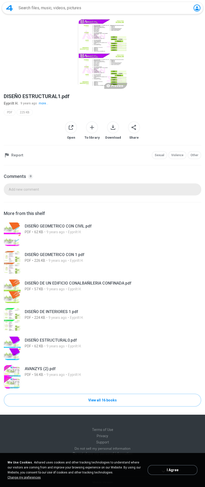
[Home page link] (9, 8)
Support (102, 442)
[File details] (102, 234)
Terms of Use (102, 430)
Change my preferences (24, 477)
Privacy (102, 436)
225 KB (25, 112)
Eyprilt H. (11, 103)
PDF (9, 112)
